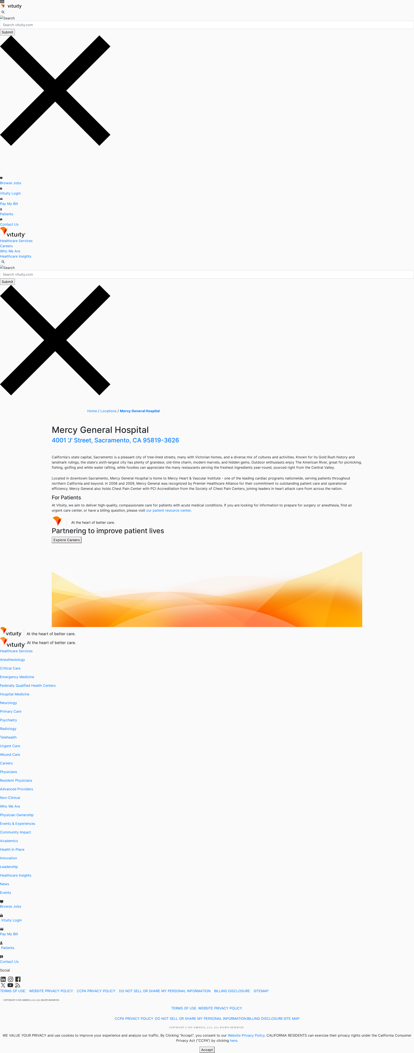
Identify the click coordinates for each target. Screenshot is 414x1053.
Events (5, 892)
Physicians (8, 772)
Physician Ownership (17, 815)
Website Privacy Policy (246, 1035)
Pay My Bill (9, 203)
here (233, 1040)
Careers (6, 246)
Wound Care (10, 754)
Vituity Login (10, 193)
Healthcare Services (16, 241)
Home (92, 411)
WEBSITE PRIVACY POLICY (51, 991)
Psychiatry (8, 720)
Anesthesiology (12, 659)
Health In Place (12, 849)
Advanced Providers (16, 789)
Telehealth (8, 737)
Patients (6, 214)
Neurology (8, 703)
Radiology (8, 728)
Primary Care (10, 711)
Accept (207, 1050)
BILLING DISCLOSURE (232, 991)
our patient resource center (168, 510)
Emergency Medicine (17, 677)
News (4, 884)
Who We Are (10, 251)
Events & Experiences (17, 823)
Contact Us (9, 224)
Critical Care (10, 668)
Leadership (9, 866)
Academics (9, 841)
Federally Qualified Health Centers (28, 685)
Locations (108, 411)
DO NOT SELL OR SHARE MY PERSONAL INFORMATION (164, 991)
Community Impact (15, 832)
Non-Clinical (10, 797)
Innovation (8, 858)
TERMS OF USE (12, 991)
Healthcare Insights (15, 256)
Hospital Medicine (14, 694)
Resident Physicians (16, 780)
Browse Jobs (10, 183)
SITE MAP (292, 1018)
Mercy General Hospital (140, 411)
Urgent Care (10, 746)
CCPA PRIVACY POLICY (96, 991)
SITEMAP (261, 991)
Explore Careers (66, 540)
